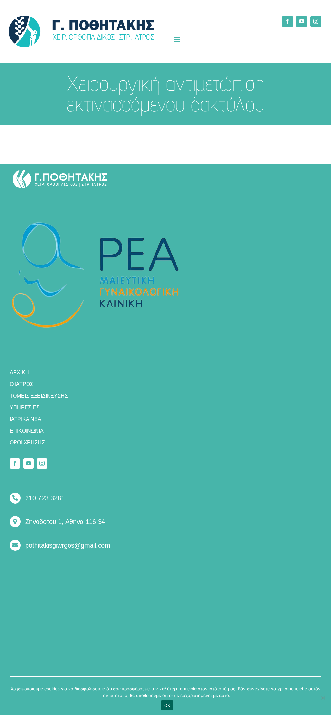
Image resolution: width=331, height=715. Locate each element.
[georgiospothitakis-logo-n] (81, 18)
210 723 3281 (45, 498)
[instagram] (315, 21)
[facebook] (287, 21)
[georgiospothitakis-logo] (60, 172)
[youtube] (301, 21)
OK (167, 705)
